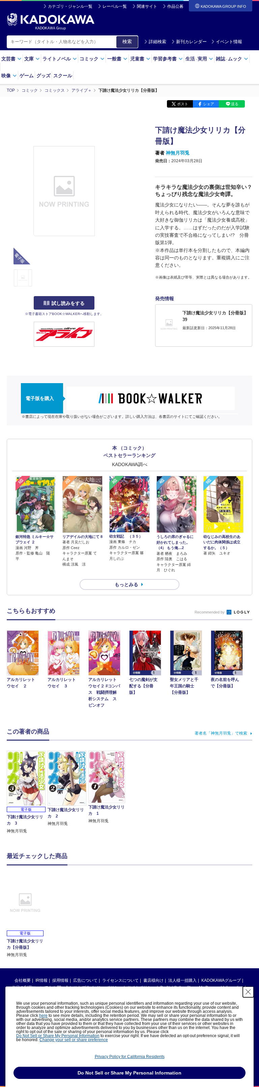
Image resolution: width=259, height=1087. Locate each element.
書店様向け (153, 980)
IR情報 (41, 980)
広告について (85, 980)
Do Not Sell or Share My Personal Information (57, 1036)
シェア (208, 104)
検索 (127, 41)
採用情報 (60, 980)
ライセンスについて (120, 980)
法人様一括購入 (182, 980)
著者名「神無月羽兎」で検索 (221, 733)
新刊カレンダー (191, 41)
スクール (62, 75)
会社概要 (23, 980)
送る (234, 104)
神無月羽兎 (178, 152)
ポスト (182, 104)
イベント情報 (229, 41)
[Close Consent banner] (248, 991)
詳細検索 (157, 41)
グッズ (43, 75)
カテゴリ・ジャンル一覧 (70, 6)
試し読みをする (68, 303)
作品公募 (175, 6)
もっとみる (126, 584)
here (43, 1015)
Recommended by (210, 612)
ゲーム (27, 75)
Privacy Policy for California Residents (130, 1056)
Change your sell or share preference (73, 1040)
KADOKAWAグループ (221, 980)
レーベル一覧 (115, 6)
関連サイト (147, 6)
